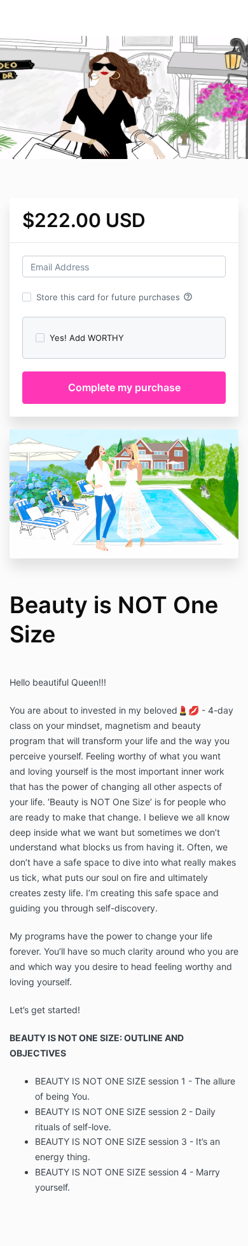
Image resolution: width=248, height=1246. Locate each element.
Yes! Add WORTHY (87, 338)
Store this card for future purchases (114, 297)
